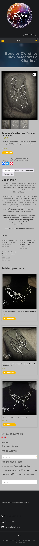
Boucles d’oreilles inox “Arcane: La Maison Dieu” (9, 254)
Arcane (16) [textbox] (6, 457)
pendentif (8, 474)
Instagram (19, 40)
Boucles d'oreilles (23, 161)
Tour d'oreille (28, 475)
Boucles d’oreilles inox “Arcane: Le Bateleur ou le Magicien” (27, 242)
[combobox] (20, 456)
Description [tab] (8, 170)
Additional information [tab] (24, 170)
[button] (34, 74)
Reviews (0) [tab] (8, 174)
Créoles (33, 471)
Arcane (11, 161)
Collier (25, 470)
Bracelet (16, 470)
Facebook (17, 40)
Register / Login (29, 34)
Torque (18, 474)
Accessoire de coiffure (7, 466)
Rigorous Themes (17, 540)
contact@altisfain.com (13, 527)
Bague (17, 466)
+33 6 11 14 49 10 (10, 521)
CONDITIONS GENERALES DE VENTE (15, 502)
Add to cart (7, 153)
